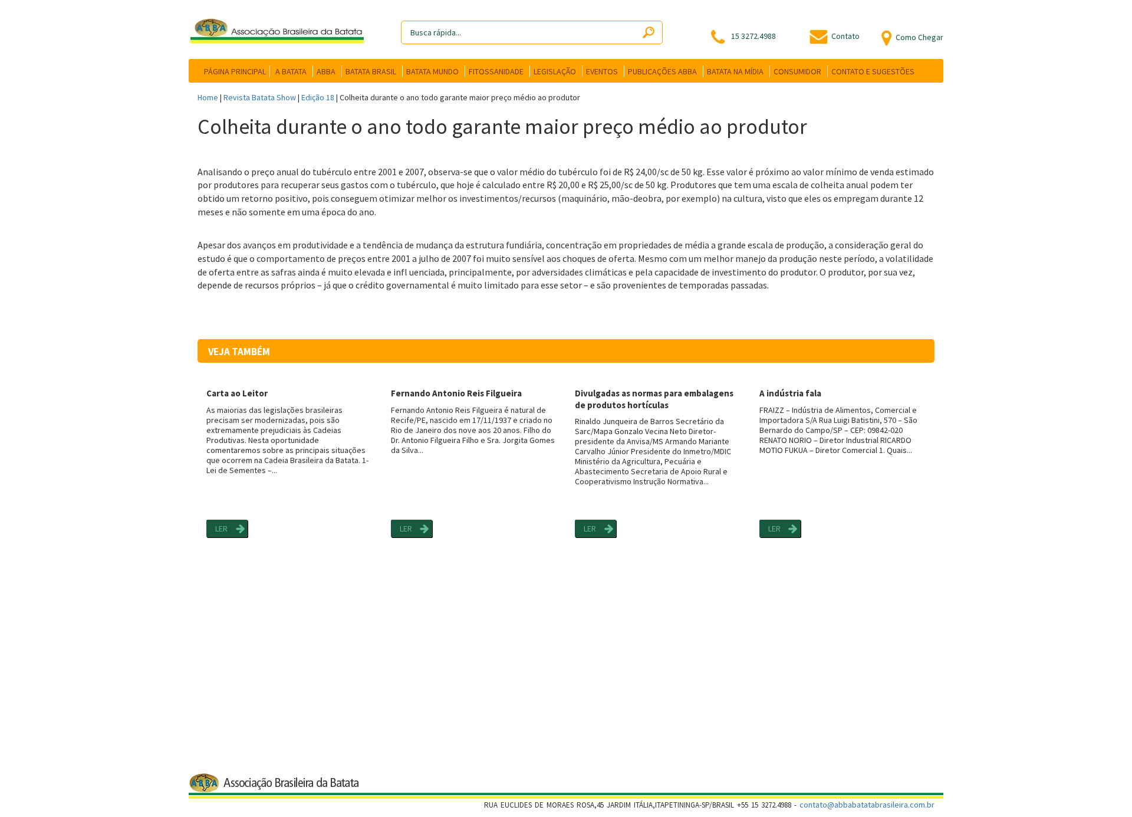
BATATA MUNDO (432, 71)
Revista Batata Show (259, 97)
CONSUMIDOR (797, 71)
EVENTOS (602, 71)
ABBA (326, 71)
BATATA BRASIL (370, 71)
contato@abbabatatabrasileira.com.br (866, 804)
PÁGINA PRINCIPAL (235, 71)
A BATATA (291, 71)
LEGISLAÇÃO (555, 71)
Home (208, 97)
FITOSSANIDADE (496, 71)
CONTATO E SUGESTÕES (872, 71)
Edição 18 (317, 97)
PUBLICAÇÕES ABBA (662, 71)
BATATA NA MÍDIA (735, 71)
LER (221, 528)
